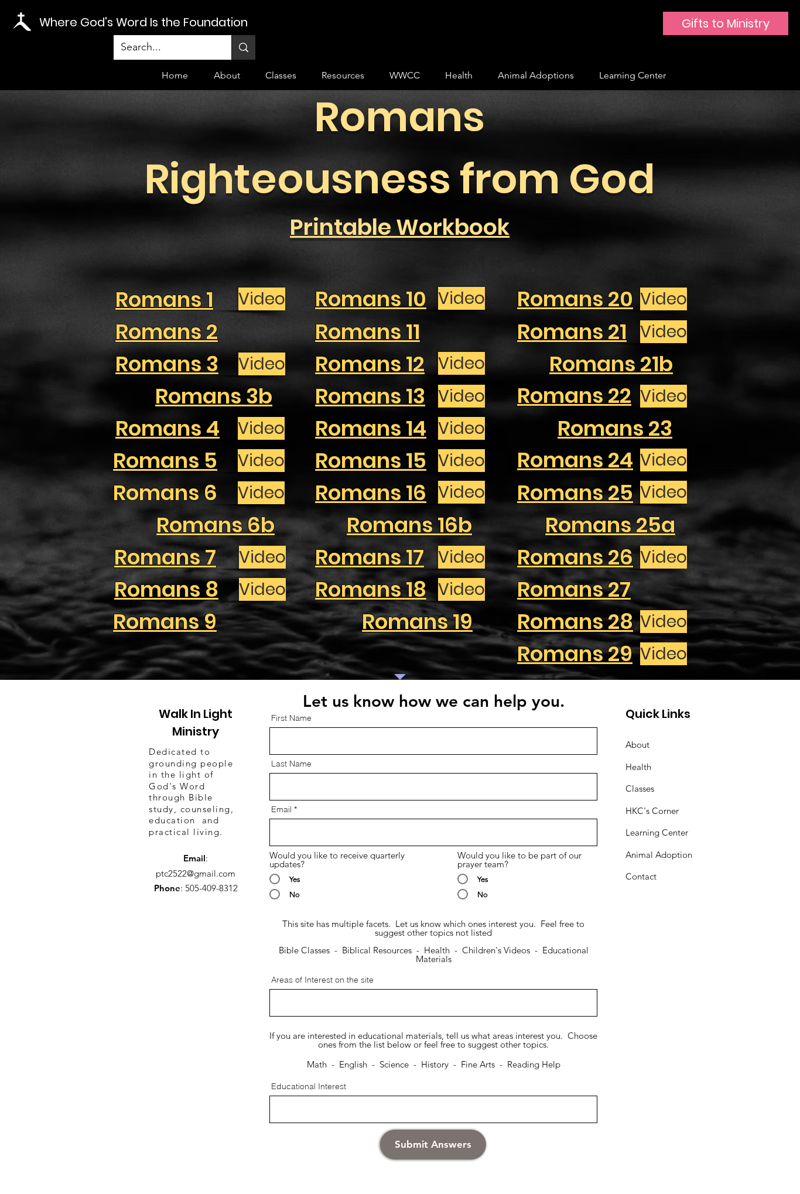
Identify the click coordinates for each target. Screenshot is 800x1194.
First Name (291, 718)
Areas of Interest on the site (322, 980)
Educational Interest (308, 1086)
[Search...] (243, 47)
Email (281, 809)
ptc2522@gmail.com (195, 873)
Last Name (291, 763)
